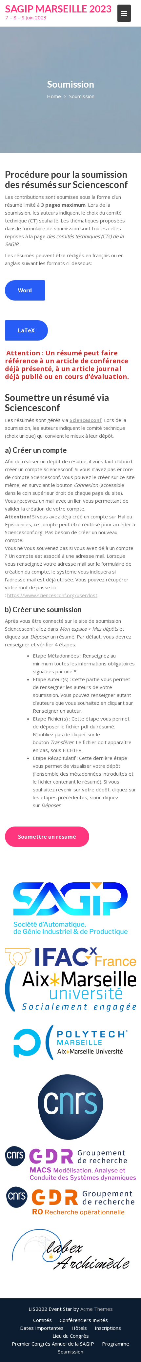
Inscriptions (108, 1328)
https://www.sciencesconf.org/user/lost (52, 595)
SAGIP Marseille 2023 (58, 8)
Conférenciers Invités (84, 1320)
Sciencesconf (86, 420)
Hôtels (79, 1328)
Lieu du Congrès (70, 1335)
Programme (115, 1343)
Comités (42, 1320)
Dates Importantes (42, 1328)
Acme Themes (96, 1309)
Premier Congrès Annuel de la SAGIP (53, 1343)
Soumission (70, 1351)
